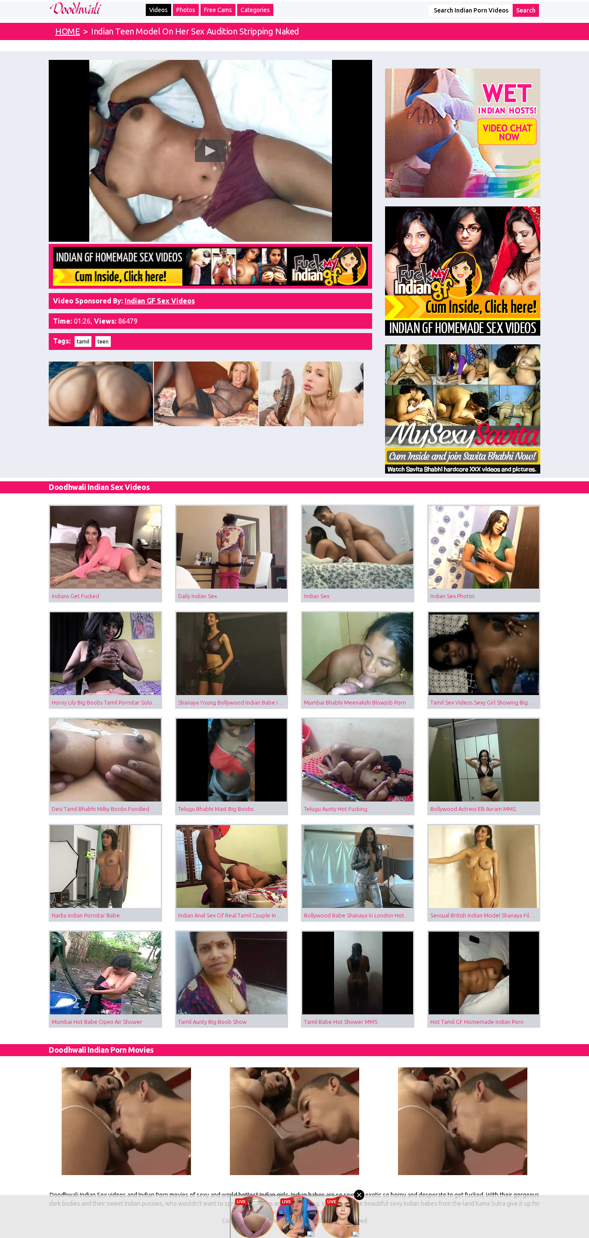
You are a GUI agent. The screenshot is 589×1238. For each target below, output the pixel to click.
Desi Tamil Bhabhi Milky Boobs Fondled (100, 809)
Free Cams (218, 9)
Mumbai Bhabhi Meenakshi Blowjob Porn (355, 702)
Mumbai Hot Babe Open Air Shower (97, 1022)
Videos (158, 9)
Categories (255, 9)
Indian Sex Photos (452, 596)
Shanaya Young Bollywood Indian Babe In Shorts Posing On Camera (233, 702)
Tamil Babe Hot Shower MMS (340, 1022)
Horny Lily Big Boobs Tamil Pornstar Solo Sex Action (107, 702)
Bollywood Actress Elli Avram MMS (473, 809)
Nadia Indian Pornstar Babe (86, 915)
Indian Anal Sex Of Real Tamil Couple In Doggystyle (233, 915)
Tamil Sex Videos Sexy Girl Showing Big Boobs (485, 702)
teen (103, 341)
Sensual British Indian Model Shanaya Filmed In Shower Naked (485, 915)
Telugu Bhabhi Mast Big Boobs (216, 809)
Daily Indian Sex (197, 596)
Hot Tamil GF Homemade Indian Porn (476, 1022)
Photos (185, 9)
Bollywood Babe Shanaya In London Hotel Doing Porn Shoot (359, 915)
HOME (67, 31)
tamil (83, 341)
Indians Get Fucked (75, 596)
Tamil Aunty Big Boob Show (212, 1022)
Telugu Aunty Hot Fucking (335, 809)
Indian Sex (316, 596)
